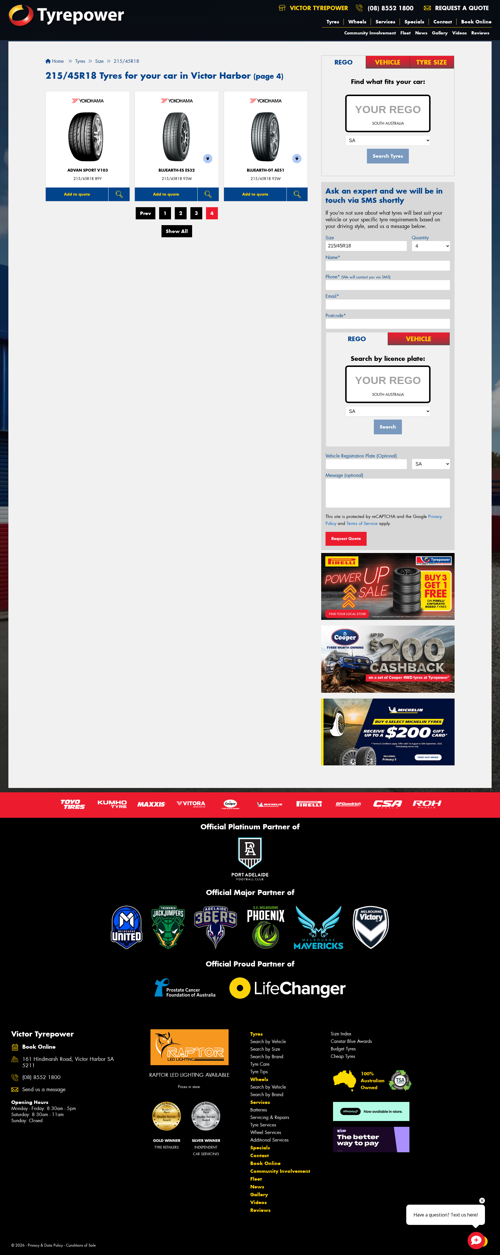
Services (385, 22)
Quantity (420, 238)
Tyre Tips (259, 1072)
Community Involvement (370, 33)
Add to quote (77, 194)
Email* (332, 296)
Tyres (333, 22)
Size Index (341, 1034)
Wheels (357, 22)
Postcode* (336, 316)
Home (57, 61)
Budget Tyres (343, 1049)
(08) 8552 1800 (390, 8)
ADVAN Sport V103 (87, 170)
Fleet (405, 33)
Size (330, 238)
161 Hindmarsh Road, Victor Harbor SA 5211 (68, 1062)
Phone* (358, 277)
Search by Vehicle (268, 1042)
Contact (442, 22)
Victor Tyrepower (318, 8)
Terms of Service (362, 523)
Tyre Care (259, 1064)
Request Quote (346, 538)
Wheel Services (265, 1132)
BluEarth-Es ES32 (177, 170)
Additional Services (269, 1140)
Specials (414, 22)
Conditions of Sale (81, 1245)
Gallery (440, 33)
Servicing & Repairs (269, 1117)
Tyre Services (263, 1125)
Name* (333, 257)
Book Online (476, 22)
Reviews (480, 33)
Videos (459, 33)
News (421, 33)
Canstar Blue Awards (351, 1041)
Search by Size (265, 1049)
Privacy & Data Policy (45, 1245)
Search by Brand (266, 1057)
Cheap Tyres (343, 1056)
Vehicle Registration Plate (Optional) (361, 456)
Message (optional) (344, 475)
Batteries (258, 1110)
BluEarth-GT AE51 (265, 170)
